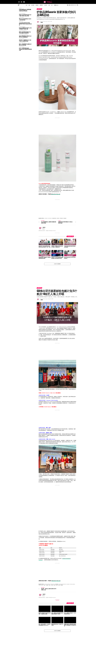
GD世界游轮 (56, 568)
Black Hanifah (47, 568)
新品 (22, 30)
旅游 (24, 13)
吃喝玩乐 (23, 17)
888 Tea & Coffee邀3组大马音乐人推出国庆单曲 (25, 19)
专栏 (52, 5)
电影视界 (37, 5)
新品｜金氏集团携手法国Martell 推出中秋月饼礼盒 (25, 45)
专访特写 (45, 5)
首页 (26, 5)
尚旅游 (47, 569)
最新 (29, 5)
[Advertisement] (57, 125)
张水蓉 (52, 569)
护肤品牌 (61, 218)
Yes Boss (57, 584)
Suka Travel (41, 569)
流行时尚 (24, 30)
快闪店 (58, 218)
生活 (22, 21)
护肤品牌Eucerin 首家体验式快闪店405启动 (25, 10)
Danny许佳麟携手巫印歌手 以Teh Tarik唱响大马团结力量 (25, 28)
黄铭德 (62, 569)
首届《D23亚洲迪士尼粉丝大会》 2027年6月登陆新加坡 (25, 36)
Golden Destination (62, 568)
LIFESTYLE (41, 5)
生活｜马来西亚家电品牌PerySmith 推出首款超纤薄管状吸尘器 (25, 49)
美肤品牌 (65, 218)
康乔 (49, 569)
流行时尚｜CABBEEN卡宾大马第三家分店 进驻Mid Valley (25, 41)
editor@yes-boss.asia (55, 194)
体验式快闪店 (54, 218)
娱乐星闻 (32, 5)
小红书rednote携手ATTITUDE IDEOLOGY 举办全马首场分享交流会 (25, 23)
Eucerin (46, 218)
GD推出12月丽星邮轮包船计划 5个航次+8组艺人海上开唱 (25, 15)
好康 (49, 5)
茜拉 (55, 569)
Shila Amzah (73, 568)
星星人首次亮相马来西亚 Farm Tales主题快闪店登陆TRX (25, 32)
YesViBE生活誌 (56, 5)
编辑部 (42, 22)
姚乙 (44, 569)
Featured (50, 218)
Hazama (68, 568)
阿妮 (59, 569)
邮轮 (57, 569)
